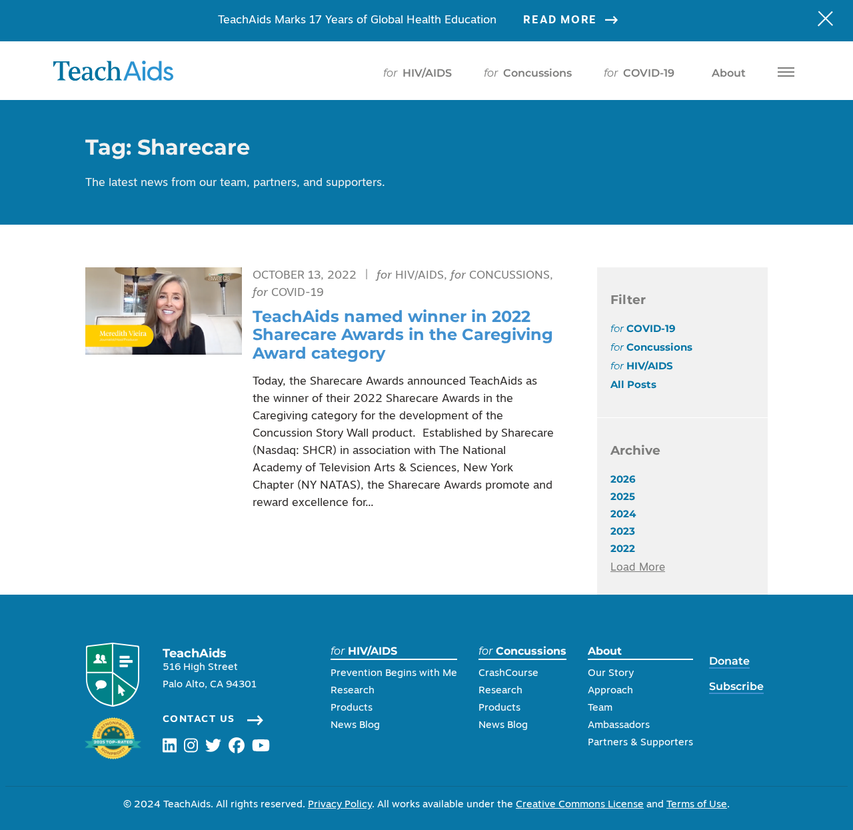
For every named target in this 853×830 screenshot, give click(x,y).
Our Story (611, 674)
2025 (622, 496)
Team (600, 708)
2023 (622, 531)
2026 (623, 479)
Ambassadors (619, 726)
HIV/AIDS (417, 73)
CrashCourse (508, 674)
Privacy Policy (340, 805)
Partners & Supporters (640, 743)
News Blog (355, 726)
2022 (622, 548)
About (729, 73)
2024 (623, 513)
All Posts (633, 384)
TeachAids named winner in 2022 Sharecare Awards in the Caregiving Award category (403, 335)
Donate (729, 661)
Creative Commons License (580, 805)
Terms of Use (696, 805)
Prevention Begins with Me (394, 674)
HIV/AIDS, (413, 275)
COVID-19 (639, 73)
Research (353, 691)
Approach (610, 691)
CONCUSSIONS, (501, 275)
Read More (559, 20)
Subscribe (736, 686)
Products (352, 708)
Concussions (528, 73)
